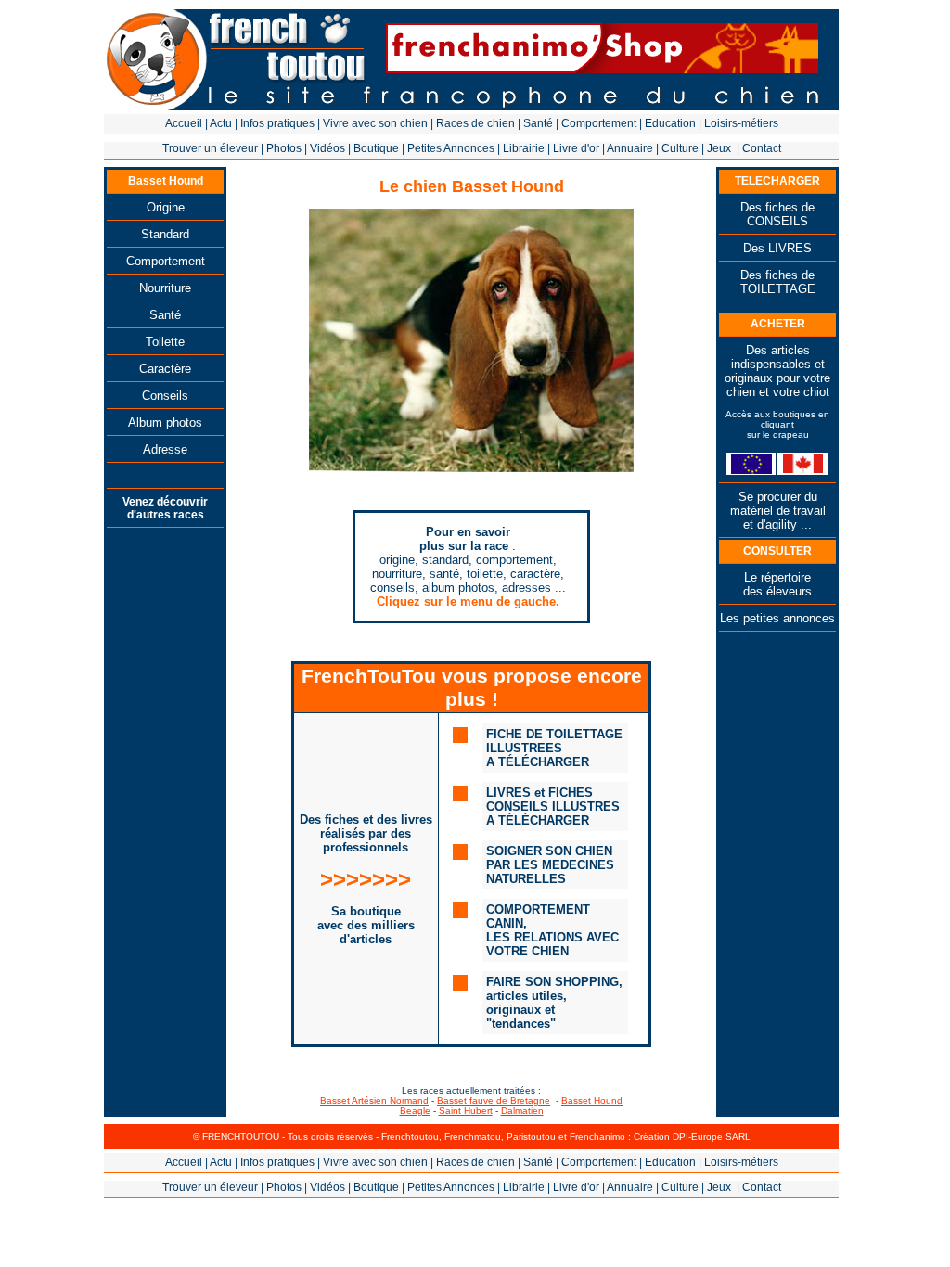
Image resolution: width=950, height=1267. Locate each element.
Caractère (165, 369)
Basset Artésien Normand (374, 1100)
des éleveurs (777, 591)
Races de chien (475, 123)
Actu (221, 123)
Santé (538, 123)
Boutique (376, 148)
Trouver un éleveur (210, 148)
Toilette (165, 342)
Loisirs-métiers (741, 123)
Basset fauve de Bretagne (493, 1100)
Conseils (165, 396)
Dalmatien (522, 1111)
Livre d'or (576, 148)
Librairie (524, 148)
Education (670, 123)
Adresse (165, 449)
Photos (284, 148)
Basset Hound (592, 1100)
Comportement (598, 123)
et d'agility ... (777, 524)
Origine (166, 207)
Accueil (183, 123)
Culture (680, 148)
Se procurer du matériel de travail (778, 504)
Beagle (415, 1111)
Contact (761, 148)
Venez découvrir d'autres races (165, 508)
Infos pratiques (277, 123)
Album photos (165, 422)
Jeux (719, 148)
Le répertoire (777, 577)
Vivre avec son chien (375, 123)
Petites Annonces (450, 148)
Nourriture (165, 288)
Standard (165, 234)
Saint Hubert (466, 1111)
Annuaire (630, 148)
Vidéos (327, 148)
